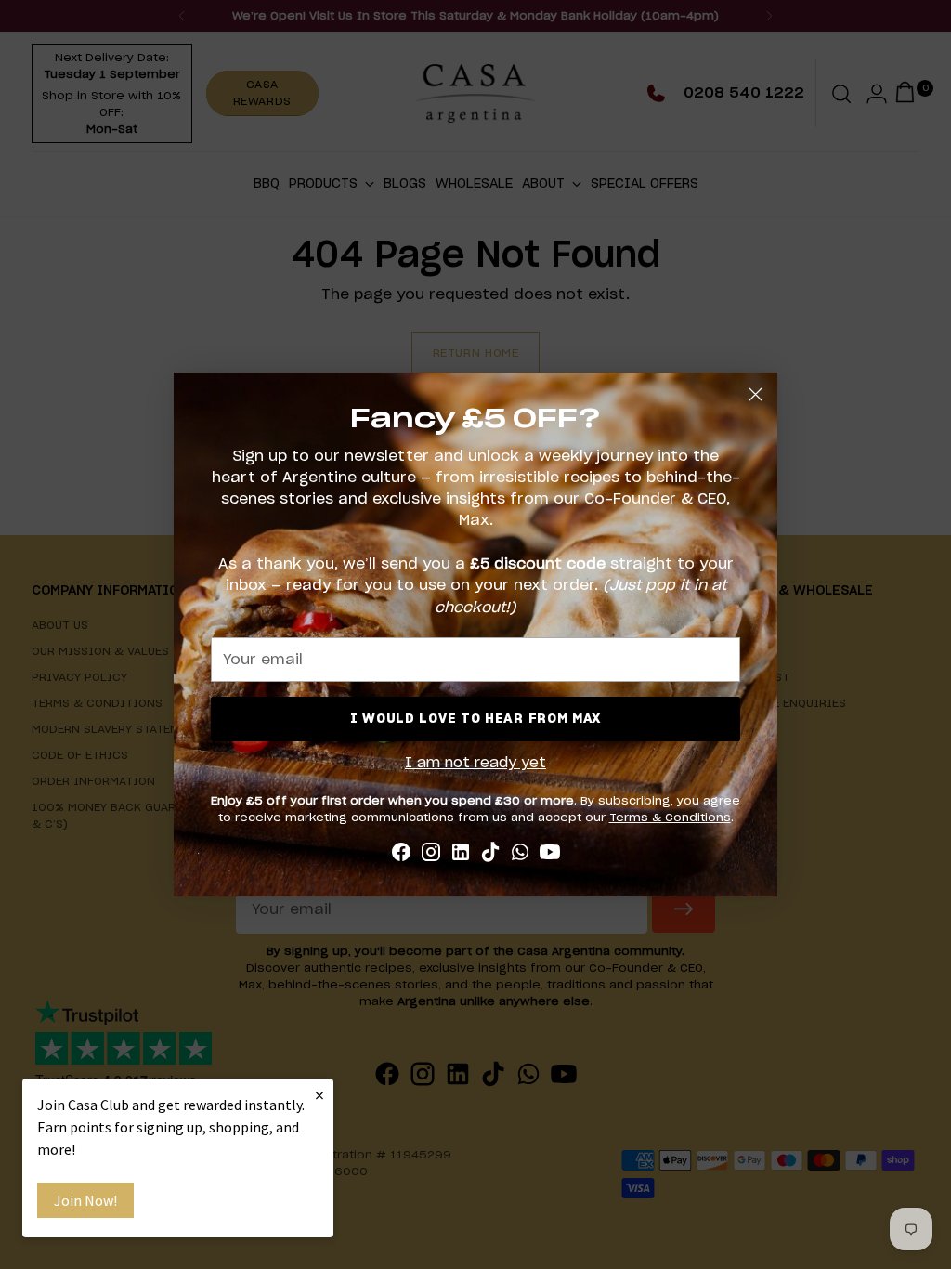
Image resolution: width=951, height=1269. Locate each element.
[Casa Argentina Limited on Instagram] (431, 855)
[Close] (755, 394)
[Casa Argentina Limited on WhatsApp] (520, 855)
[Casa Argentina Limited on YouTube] (550, 855)
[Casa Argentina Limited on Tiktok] (490, 855)
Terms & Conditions (670, 817)
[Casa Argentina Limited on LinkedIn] (460, 855)
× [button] (319, 1094)
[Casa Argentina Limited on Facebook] (401, 855)
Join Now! (85, 1200)
